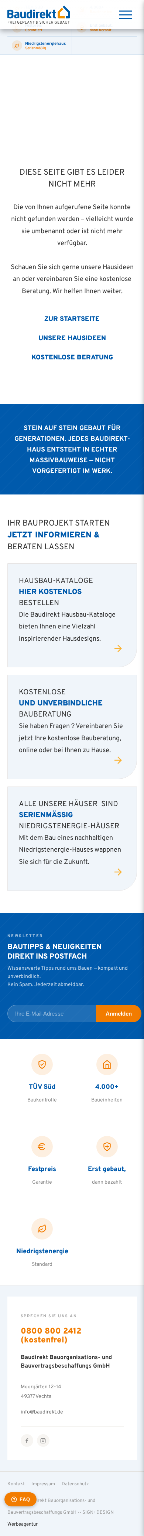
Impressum (43, 1483)
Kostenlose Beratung (72, 357)
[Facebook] (27, 1440)
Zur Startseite (72, 318)
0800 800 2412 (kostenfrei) (51, 1335)
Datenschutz (75, 1483)
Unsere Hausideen (72, 337)
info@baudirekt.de (42, 1411)
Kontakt (16, 1483)
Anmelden (119, 1013)
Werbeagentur (22, 1523)
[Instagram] (43, 1440)
